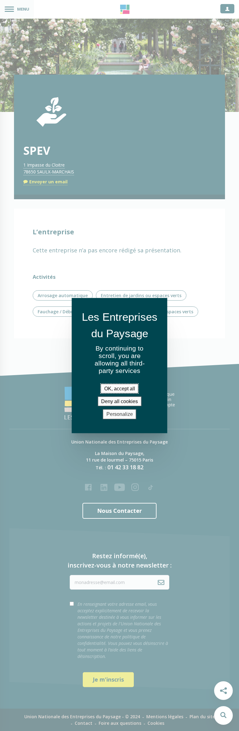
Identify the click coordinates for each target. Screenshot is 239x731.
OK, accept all (119, 388)
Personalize (119, 414)
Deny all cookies (119, 401)
